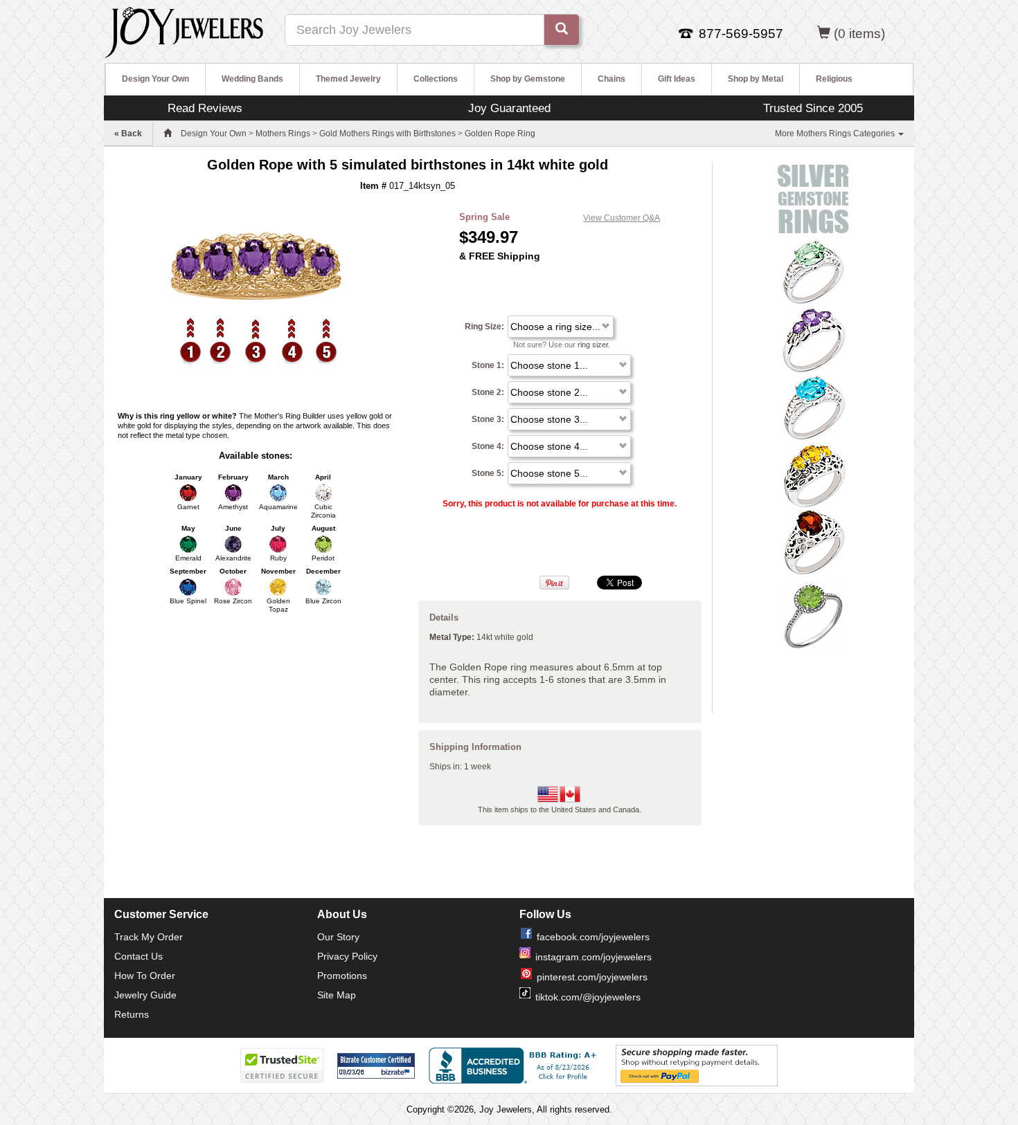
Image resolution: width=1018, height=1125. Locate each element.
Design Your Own (155, 79)
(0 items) (859, 33)
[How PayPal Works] (697, 1065)
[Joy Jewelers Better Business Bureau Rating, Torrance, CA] (515, 1065)
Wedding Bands (252, 79)
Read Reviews (205, 108)
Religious (834, 79)
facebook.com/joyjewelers (593, 936)
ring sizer (593, 344)
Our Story (338, 936)
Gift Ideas (676, 79)
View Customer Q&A (621, 218)
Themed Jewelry (348, 79)
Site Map (336, 994)
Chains (611, 79)
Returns (131, 1014)
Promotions (342, 975)
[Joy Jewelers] (184, 30)
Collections (435, 79)
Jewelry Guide (145, 994)
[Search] (562, 30)
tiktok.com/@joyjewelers (588, 997)
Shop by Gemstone (527, 79)
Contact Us (138, 956)
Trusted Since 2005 (813, 108)
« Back (128, 133)
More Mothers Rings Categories (836, 133)
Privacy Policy (347, 956)
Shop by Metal (755, 79)
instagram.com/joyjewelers (593, 956)
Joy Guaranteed (509, 108)
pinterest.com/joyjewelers (592, 976)
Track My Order (148, 936)
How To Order (144, 975)
